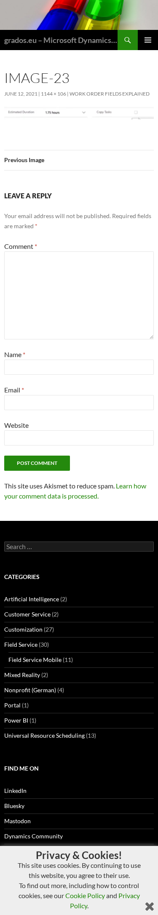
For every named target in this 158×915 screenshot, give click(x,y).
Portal (12, 705)
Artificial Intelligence (31, 599)
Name (14, 354)
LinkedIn (15, 790)
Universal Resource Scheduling (44, 735)
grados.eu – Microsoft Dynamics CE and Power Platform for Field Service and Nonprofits (61, 40)
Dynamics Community (33, 836)
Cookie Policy (85, 895)
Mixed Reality (22, 674)
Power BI (16, 720)
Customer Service (27, 614)
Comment (20, 246)
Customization (23, 629)
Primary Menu (148, 40)
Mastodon (17, 820)
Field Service (20, 644)
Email (14, 390)
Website (16, 425)
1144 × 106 (53, 94)
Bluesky (14, 805)
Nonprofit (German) (30, 690)
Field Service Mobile (35, 659)
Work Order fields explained (110, 94)
